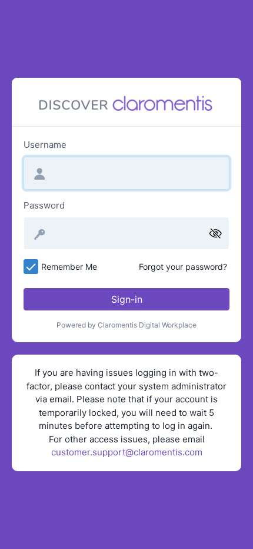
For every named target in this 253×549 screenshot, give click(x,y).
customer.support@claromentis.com (126, 452)
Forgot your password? (183, 267)
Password (44, 205)
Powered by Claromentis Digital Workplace (126, 324)
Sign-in (126, 299)
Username (45, 144)
